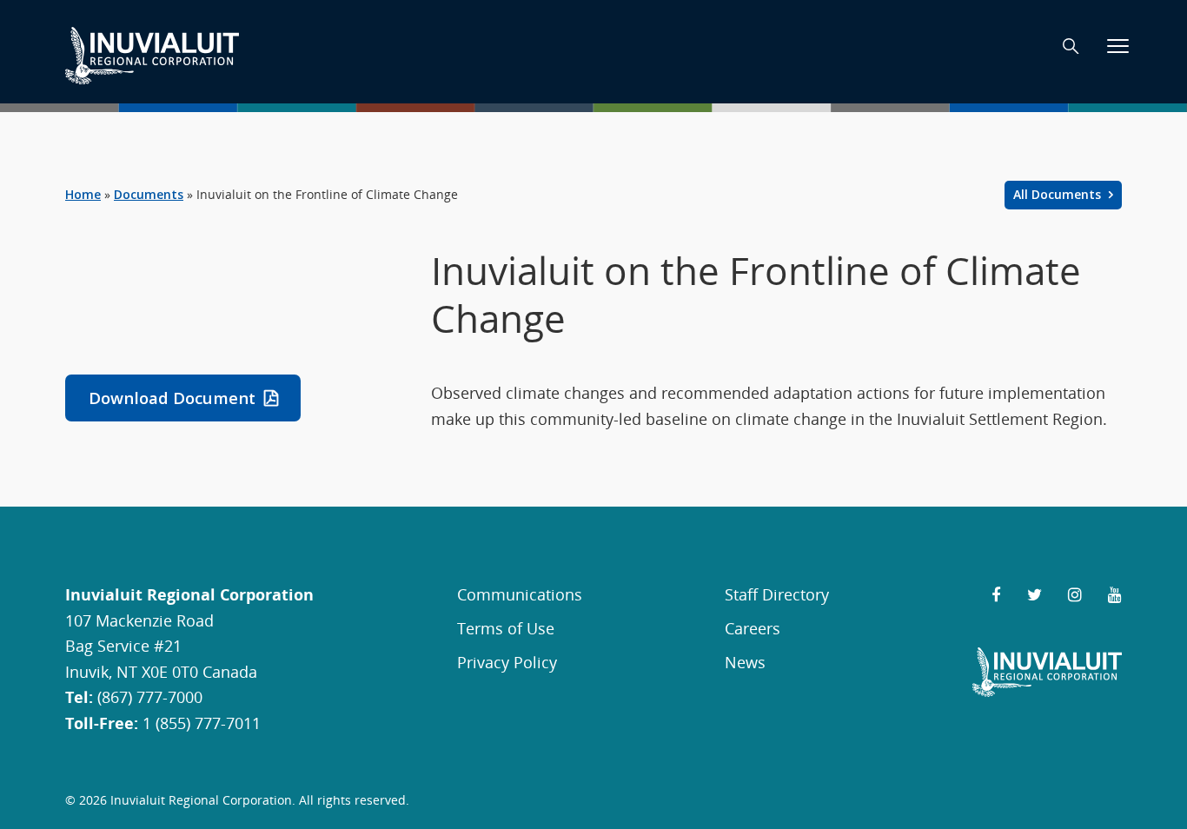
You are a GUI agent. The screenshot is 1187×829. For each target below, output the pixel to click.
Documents (148, 194)
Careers (752, 628)
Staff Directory (777, 594)
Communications (519, 594)
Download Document (172, 397)
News (745, 662)
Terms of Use (505, 628)
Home (83, 194)
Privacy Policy (507, 662)
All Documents (1058, 194)
